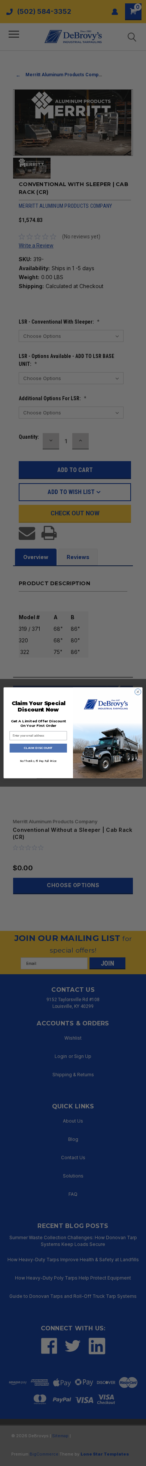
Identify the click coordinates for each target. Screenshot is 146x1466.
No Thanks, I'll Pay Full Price (38, 761)
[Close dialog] (138, 692)
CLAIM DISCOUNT (38, 748)
